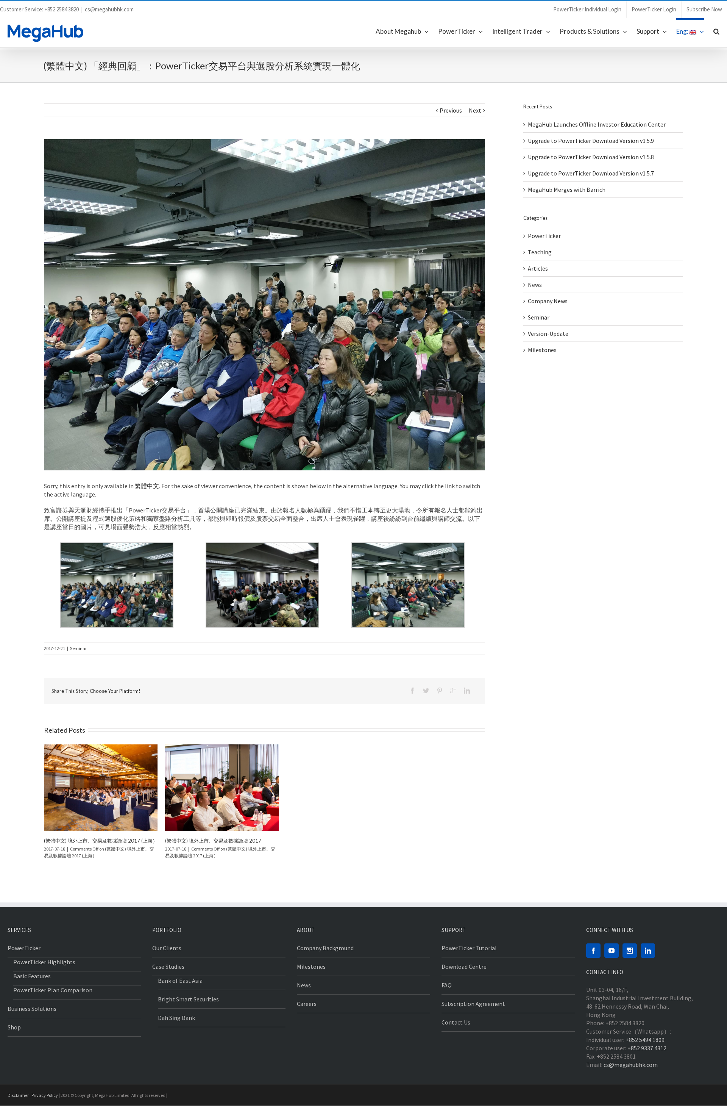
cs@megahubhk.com (109, 9)
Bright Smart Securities (188, 999)
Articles (538, 268)
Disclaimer (18, 1095)
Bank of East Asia (180, 980)
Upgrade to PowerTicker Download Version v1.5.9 (591, 140)
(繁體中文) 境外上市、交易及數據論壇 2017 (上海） (101, 841)
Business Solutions (32, 1008)
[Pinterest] (440, 691)
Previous (451, 110)
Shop (14, 1027)
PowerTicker (544, 236)
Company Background (325, 948)
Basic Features (32, 976)
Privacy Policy (44, 1095)
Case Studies (168, 966)
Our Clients (166, 948)
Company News (548, 301)
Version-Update (548, 333)
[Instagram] (629, 950)
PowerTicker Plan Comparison (52, 990)
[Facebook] (412, 691)
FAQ (447, 985)
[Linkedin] (467, 691)
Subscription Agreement (473, 1003)
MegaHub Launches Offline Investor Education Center (597, 124)
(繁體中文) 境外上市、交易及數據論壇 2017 (213, 841)
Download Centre (464, 966)
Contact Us (456, 1022)
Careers (307, 1003)
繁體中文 (147, 486)
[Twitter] (426, 691)
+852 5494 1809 (645, 1039)
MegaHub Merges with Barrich (566, 189)
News (535, 284)
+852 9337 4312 (646, 1048)
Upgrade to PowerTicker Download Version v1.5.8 (591, 157)
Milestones (542, 350)
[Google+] (453, 691)
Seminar (78, 648)
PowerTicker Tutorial (469, 948)
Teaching (540, 252)
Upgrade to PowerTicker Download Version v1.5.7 (591, 173)
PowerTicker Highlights (44, 962)
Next (475, 110)
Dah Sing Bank (176, 1017)
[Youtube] (611, 950)
